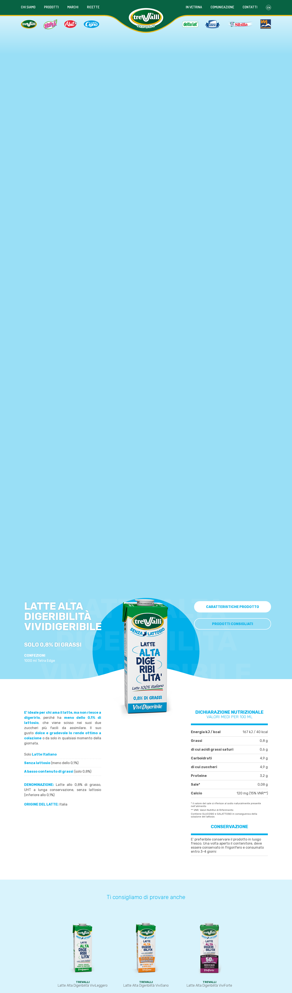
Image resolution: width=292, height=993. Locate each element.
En (268, 7)
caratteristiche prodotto (232, 607)
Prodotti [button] (51, 7)
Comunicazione (222, 7)
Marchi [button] (72, 7)
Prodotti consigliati (232, 624)
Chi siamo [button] (28, 7)
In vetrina (194, 7)
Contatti (250, 7)
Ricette (93, 7)
